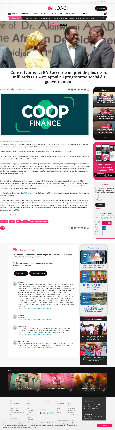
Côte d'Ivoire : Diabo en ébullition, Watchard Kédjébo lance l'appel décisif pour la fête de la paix (56, 18)
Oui (98, 195)
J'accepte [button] (104, 425)
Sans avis (99, 200)
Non (98, 197)
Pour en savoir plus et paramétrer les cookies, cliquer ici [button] (20, 427)
